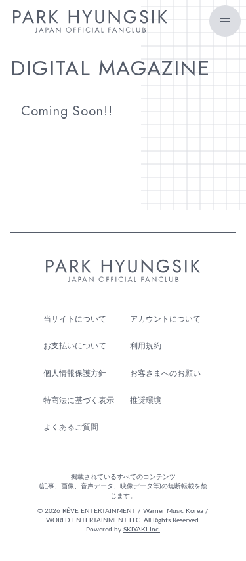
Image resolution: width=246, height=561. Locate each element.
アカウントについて (165, 319)
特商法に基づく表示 (78, 400)
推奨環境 (145, 400)
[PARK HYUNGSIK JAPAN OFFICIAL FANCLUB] (90, 26)
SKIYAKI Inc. (141, 529)
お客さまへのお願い (165, 373)
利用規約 (145, 346)
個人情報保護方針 (74, 373)
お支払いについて (74, 346)
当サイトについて (74, 319)
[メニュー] (225, 21)
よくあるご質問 (70, 427)
